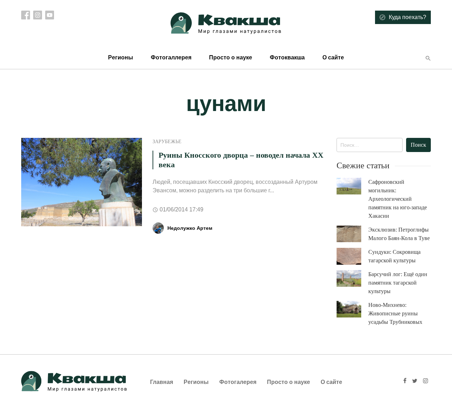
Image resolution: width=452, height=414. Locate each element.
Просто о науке (230, 57)
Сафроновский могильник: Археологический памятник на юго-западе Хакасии (397, 199)
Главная (161, 382)
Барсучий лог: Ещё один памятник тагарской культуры (397, 282)
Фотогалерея (237, 382)
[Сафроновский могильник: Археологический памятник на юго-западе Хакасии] (352, 186)
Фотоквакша (287, 57)
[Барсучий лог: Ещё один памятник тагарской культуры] (352, 278)
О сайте (333, 57)
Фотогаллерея (171, 57)
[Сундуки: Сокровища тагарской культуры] (352, 256)
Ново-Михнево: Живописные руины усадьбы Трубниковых (395, 313)
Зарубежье (167, 141)
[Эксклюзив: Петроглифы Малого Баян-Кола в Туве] (352, 234)
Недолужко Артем (189, 228)
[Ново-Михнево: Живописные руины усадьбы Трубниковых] (352, 309)
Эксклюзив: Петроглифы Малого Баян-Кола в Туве (399, 234)
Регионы (120, 57)
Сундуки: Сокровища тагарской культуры (394, 256)
